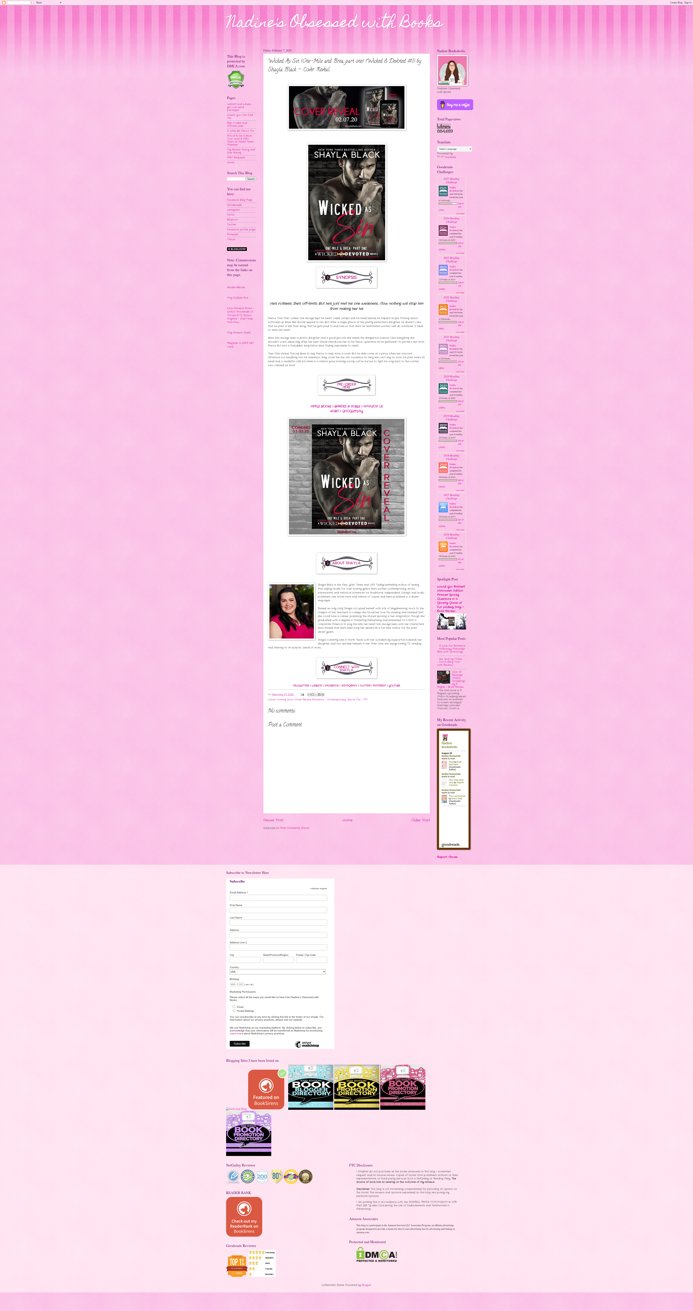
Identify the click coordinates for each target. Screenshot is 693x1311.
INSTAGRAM (349, 686)
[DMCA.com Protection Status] (376, 1261)
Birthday (234, 979)
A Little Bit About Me (240, 131)
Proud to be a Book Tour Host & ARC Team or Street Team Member (240, 140)
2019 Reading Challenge (451, 417)
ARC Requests (236, 157)
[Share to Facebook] (319, 694)
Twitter (231, 224)
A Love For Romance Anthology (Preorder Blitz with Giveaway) (451, 649)
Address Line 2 (238, 942)
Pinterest (232, 234)
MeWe (231, 239)
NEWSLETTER (301, 686)
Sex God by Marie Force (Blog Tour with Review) (449, 662)
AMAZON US (373, 406)
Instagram (233, 210)
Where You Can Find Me (240, 116)
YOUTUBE (394, 686)
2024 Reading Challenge (451, 219)
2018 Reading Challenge (451, 457)
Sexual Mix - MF (357, 699)
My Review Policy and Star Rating (241, 151)
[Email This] (309, 694)
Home (347, 820)
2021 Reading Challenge (451, 338)
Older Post (420, 820)
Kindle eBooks (236, 287)
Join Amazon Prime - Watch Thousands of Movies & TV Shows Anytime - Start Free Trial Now (240, 315)
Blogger (366, 1285)
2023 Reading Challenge (451, 259)
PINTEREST (379, 686)
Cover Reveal (302, 699)
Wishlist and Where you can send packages (239, 107)
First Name (236, 905)
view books (460, 213)
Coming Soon (285, 699)
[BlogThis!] (312, 694)
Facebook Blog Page (239, 200)
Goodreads (234, 205)
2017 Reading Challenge (451, 496)
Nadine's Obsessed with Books (334, 23)
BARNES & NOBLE (347, 406)
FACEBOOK (332, 686)
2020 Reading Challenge (451, 378)
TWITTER (365, 686)
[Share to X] (316, 694)
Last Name (236, 917)
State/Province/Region (275, 954)
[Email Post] (302, 694)
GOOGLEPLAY (352, 411)
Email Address (239, 892)
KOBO (334, 411)
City (232, 954)
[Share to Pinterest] (323, 694)
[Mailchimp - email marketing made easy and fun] (307, 1047)
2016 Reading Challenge (451, 536)
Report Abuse (447, 857)
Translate (450, 157)
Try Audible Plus (238, 298)
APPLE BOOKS (321, 406)
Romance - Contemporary (329, 699)
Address (234, 930)
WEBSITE (316, 686)
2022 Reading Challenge (451, 298)
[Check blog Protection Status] (236, 88)
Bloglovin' (232, 219)
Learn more (236, 1033)
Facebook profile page (241, 229)
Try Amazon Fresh (239, 332)
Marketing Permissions (243, 991)
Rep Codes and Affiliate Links (237, 124)
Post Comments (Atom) (294, 828)
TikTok (230, 215)
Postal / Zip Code (306, 954)
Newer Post (273, 820)
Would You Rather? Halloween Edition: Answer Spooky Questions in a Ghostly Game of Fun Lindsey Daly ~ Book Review (451, 599)
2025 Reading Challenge (451, 180)
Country (234, 967)
